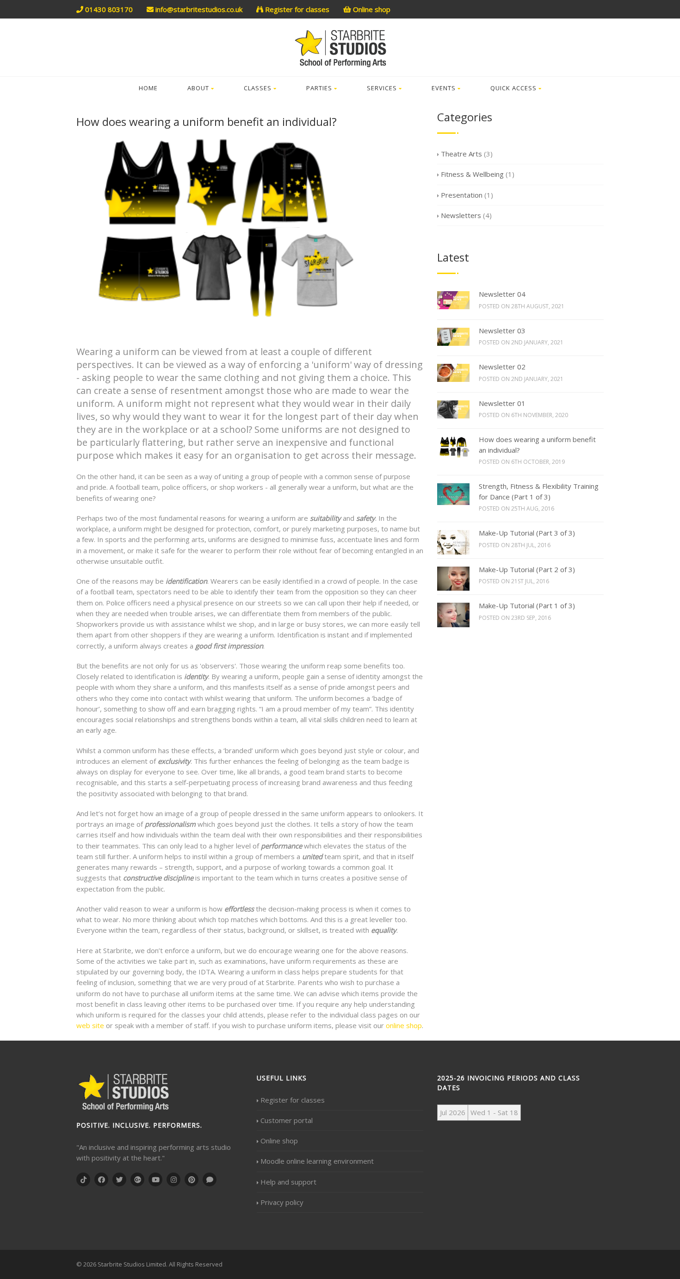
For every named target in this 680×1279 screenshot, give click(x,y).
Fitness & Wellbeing (472, 174)
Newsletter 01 (502, 403)
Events (444, 88)
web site (90, 1025)
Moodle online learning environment (317, 1161)
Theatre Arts (461, 153)
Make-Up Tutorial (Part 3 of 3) (527, 532)
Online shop (371, 9)
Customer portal (286, 1120)
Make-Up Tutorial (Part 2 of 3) (527, 569)
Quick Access (513, 88)
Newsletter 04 (502, 294)
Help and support (288, 1181)
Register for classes (297, 9)
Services (382, 88)
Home (148, 88)
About (198, 88)
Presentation (461, 195)
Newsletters (461, 215)
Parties (319, 88)
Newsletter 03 (502, 330)
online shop (404, 1025)
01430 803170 (109, 9)
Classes (258, 88)
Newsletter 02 (502, 366)
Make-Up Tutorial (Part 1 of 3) (527, 605)
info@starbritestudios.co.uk (198, 9)
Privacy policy (281, 1202)
